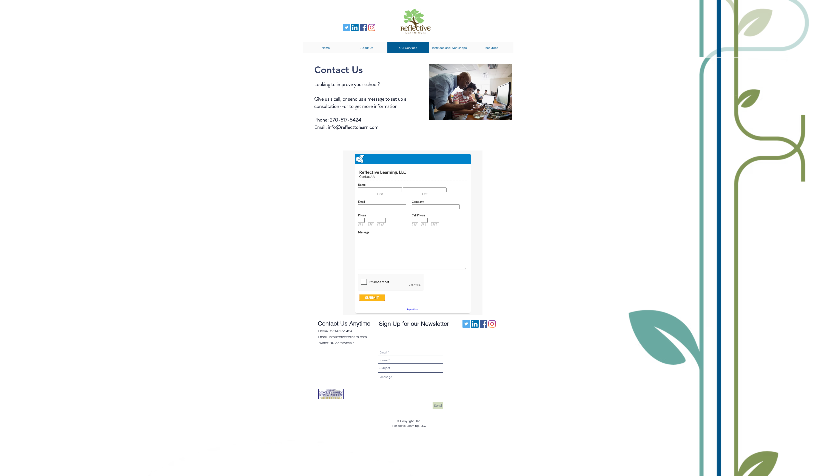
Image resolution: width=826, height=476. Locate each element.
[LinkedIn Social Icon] (355, 27)
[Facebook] (363, 27)
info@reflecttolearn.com (353, 127)
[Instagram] (371, 27)
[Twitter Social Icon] (346, 27)
